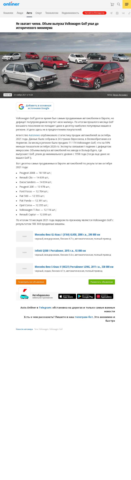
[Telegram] (111, 13)
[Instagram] (117, 13)
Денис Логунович (120, 95)
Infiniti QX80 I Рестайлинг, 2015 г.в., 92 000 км (60, 250)
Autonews (34, 135)
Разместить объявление (102, 282)
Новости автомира (24, 329)
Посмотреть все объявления (31, 282)
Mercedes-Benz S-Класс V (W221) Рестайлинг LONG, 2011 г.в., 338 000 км (74, 267)
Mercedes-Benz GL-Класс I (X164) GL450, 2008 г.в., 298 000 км (67, 234)
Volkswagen (43, 329)
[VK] (123, 13)
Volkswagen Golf (55, 329)
